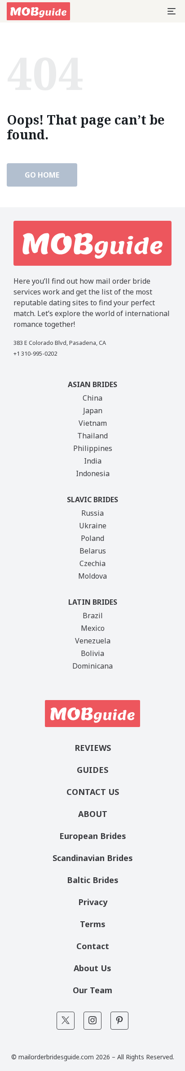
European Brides (92, 835)
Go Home (42, 175)
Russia (92, 513)
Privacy (92, 902)
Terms (93, 924)
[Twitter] (66, 1021)
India (92, 461)
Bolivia (92, 653)
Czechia (92, 563)
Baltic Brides (93, 880)
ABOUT (92, 813)
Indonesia (93, 473)
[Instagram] (92, 1021)
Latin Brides (92, 602)
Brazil (93, 615)
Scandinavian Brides (93, 857)
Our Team (92, 990)
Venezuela (92, 641)
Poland (92, 538)
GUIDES (92, 769)
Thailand (92, 436)
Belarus (92, 551)
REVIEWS (93, 747)
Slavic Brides (92, 499)
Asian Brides (92, 384)
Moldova (92, 576)
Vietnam (93, 423)
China (92, 398)
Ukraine (92, 526)
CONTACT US (92, 791)
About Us (92, 968)
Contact (92, 946)
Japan (92, 410)
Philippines (92, 448)
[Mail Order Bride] (38, 11)
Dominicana (92, 666)
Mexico (93, 628)
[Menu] (171, 11)
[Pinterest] (119, 1021)
